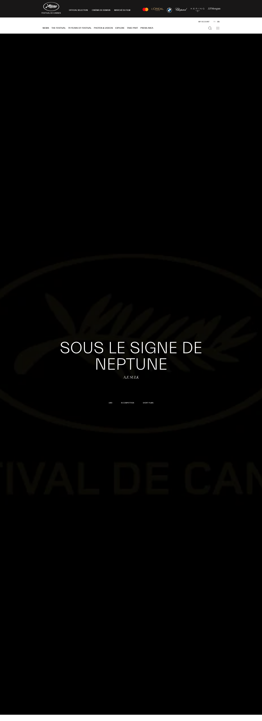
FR (214, 22)
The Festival (58, 28)
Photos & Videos (103, 28)
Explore (119, 28)
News (46, 28)
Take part (132, 28)
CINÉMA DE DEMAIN (101, 10)
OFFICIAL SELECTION (78, 10)
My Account (203, 22)
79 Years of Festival (79, 28)
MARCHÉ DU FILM (122, 10)
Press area (146, 28)
